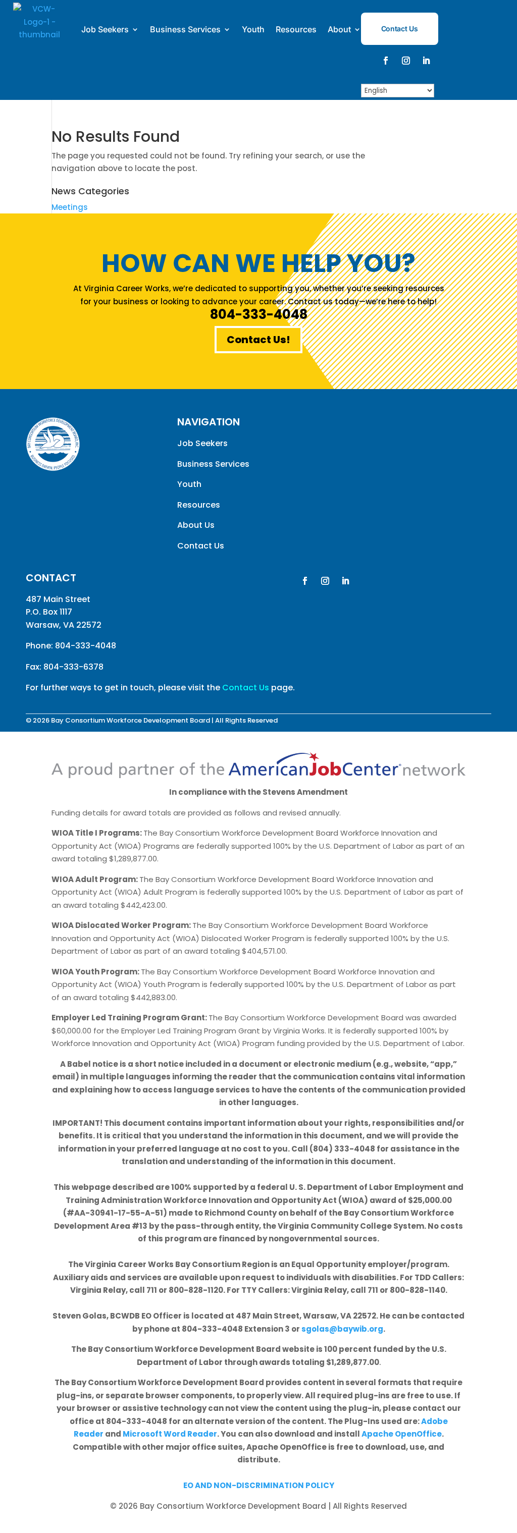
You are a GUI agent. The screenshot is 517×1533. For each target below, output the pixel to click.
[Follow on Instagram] (406, 60)
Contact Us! (258, 340)
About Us (196, 525)
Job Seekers (105, 29)
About (339, 29)
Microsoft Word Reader (170, 1434)
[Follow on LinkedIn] (426, 60)
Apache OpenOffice (401, 1434)
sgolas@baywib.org (342, 1329)
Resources (296, 29)
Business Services (185, 29)
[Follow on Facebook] (386, 60)
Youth (253, 29)
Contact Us (399, 28)
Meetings (69, 207)
